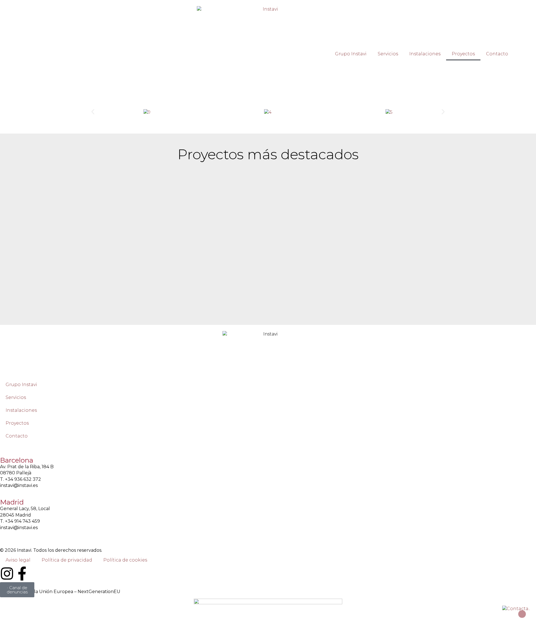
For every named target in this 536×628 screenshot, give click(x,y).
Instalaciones (425, 53)
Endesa (525, 52)
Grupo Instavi (351, 53)
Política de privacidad (67, 560)
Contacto (497, 53)
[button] (92, 111)
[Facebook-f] (22, 574)
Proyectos (463, 53)
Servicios (388, 53)
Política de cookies (125, 560)
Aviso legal (18, 560)
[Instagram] (7, 574)
